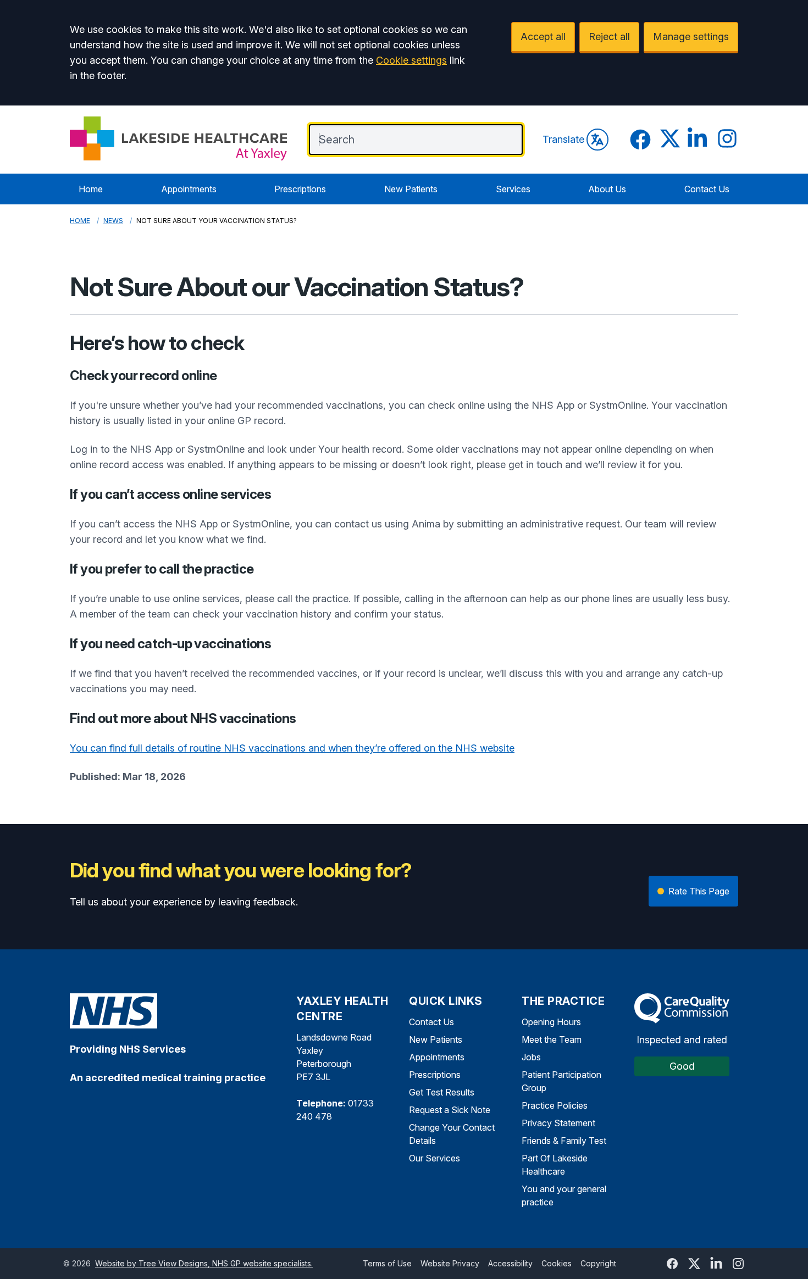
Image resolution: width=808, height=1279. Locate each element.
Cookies (556, 1263)
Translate (563, 139)
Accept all (543, 36)
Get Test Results (441, 1092)
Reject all (609, 36)
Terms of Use (387, 1263)
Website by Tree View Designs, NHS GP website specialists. (204, 1263)
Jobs (531, 1057)
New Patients (411, 188)
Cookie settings (411, 60)
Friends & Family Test (564, 1140)
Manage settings (691, 36)
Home (91, 188)
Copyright (598, 1263)
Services (513, 188)
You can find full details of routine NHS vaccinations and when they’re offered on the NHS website (292, 748)
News (113, 220)
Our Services (434, 1158)
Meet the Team (552, 1039)
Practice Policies (555, 1105)
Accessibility (510, 1263)
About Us (607, 188)
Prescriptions (300, 188)
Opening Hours (551, 1021)
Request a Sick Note (449, 1109)
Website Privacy (449, 1263)
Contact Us (706, 188)
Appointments (189, 188)
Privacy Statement (558, 1122)
